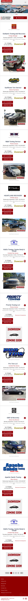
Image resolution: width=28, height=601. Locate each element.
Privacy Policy (4, 590)
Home (2, 579)
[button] (4, 63)
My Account (21, 17)
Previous (7, 572)
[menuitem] (7, 573)
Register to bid (7, 51)
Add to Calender (7, 48)
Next (21, 572)
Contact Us (3, 588)
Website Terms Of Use (6, 592)
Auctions (3, 585)
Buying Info (3, 583)
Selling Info (3, 581)
